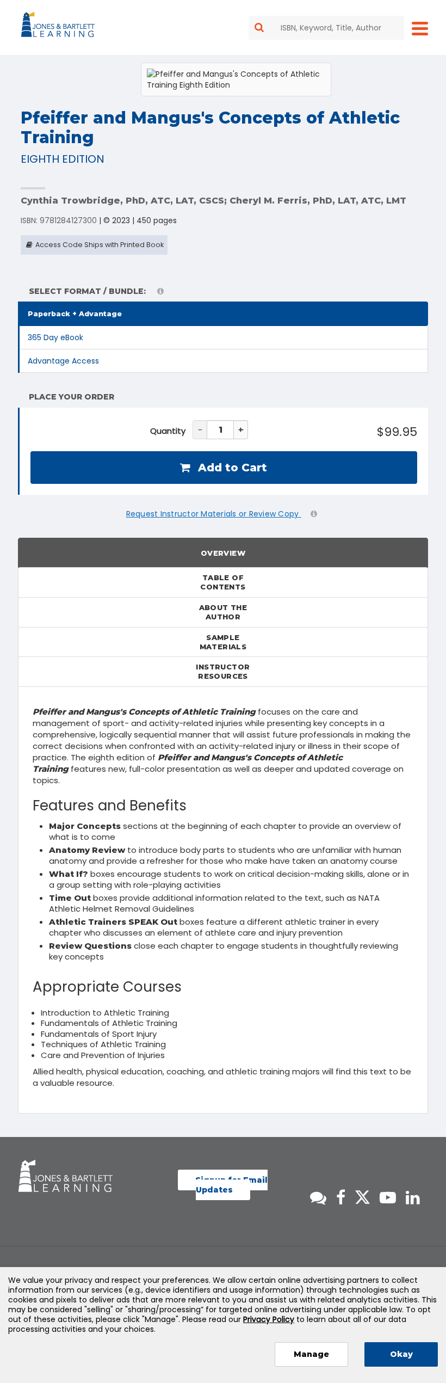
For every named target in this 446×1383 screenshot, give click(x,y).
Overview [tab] (223, 553)
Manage (311, 1354)
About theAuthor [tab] (223, 612)
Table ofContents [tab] (222, 582)
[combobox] (326, 28)
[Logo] (59, 26)
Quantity (167, 431)
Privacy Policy (268, 1319)
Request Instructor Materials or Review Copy (213, 513)
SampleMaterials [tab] (223, 642)
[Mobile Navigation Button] (420, 28)
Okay (401, 1354)
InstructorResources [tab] (223, 671)
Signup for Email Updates (231, 1185)
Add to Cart (231, 467)
